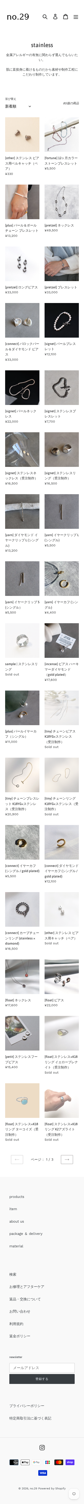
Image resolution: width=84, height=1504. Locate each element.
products (16, 1197)
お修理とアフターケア (26, 1287)
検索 (12, 1274)
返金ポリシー (19, 1336)
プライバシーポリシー (26, 1406)
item (13, 1209)
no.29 (33, 1488)
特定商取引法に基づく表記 (30, 1418)
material (16, 1246)
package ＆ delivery (25, 1234)
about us (16, 1221)
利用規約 (16, 1324)
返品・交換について (25, 1299)
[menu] (76, 16)
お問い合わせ (19, 1311)
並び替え (10, 99)
